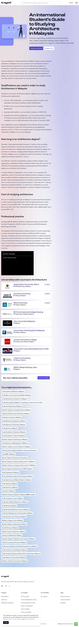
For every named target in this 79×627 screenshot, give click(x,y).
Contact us (4, 599)
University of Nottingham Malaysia (29, 330)
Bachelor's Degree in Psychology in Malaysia (14, 439)
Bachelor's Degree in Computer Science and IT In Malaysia (18, 465)
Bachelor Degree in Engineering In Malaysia (14, 524)
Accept (6, 622)
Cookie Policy (8, 619)
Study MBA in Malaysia (8, 454)
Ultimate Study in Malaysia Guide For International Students (19, 450)
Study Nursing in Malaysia (9, 505)
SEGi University (20, 303)
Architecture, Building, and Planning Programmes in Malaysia (19, 546)
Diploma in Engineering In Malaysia (12, 535)
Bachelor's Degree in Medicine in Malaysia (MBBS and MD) (18, 494)
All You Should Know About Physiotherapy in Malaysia (17, 476)
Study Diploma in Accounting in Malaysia (13, 557)
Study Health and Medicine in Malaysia (13, 391)
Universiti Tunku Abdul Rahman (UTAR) (31, 349)
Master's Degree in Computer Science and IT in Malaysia (18, 461)
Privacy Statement (17, 619)
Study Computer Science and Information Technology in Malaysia (21, 553)
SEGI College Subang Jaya (25, 367)
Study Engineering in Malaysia (10, 472)
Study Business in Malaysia (9, 428)
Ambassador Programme (7, 602)
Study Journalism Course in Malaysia (12, 498)
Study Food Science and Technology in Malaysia (16, 413)
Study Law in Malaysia (8, 491)
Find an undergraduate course (28, 599)
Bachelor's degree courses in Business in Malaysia (16, 446)
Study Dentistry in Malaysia (10, 487)
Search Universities (44, 377)
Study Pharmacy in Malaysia (10, 528)
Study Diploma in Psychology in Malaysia (13, 424)
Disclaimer (63, 602)
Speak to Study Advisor (27, 606)
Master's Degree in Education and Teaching (14, 458)
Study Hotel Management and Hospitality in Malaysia (17, 513)
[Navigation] (76, 3)
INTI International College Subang (28, 312)
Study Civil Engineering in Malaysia (12, 406)
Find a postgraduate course (28, 602)
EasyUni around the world (66, 623)
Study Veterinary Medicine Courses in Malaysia (15, 509)
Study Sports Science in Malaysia (11, 417)
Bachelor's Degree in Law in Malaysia (12, 520)
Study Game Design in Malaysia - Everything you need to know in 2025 (22, 402)
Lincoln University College (25, 340)
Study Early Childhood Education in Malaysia (15, 502)
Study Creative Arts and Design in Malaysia (14, 550)
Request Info (49, 48)
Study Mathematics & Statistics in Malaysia (14, 399)
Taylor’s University (22, 358)
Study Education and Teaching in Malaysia (14, 516)
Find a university (25, 596)
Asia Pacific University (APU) (26, 284)
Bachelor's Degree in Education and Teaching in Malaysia (18, 539)
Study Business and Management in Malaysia (15, 443)
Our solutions (44, 596)
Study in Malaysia (25, 609)
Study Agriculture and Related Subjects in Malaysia (16, 480)
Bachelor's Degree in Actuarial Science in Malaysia (16, 410)
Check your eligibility (26, 612)
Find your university (36, 48)
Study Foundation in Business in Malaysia (13, 432)
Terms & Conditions (30, 619)
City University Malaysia (24, 321)
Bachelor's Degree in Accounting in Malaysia (14, 561)
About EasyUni (5, 596)
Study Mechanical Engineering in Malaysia (14, 421)
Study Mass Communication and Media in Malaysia (16, 395)
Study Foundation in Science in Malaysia (13, 435)
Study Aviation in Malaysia (9, 483)
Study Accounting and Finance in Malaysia (14, 542)
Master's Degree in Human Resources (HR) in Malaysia (17, 469)
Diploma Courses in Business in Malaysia (13, 531)
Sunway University (22, 294)
